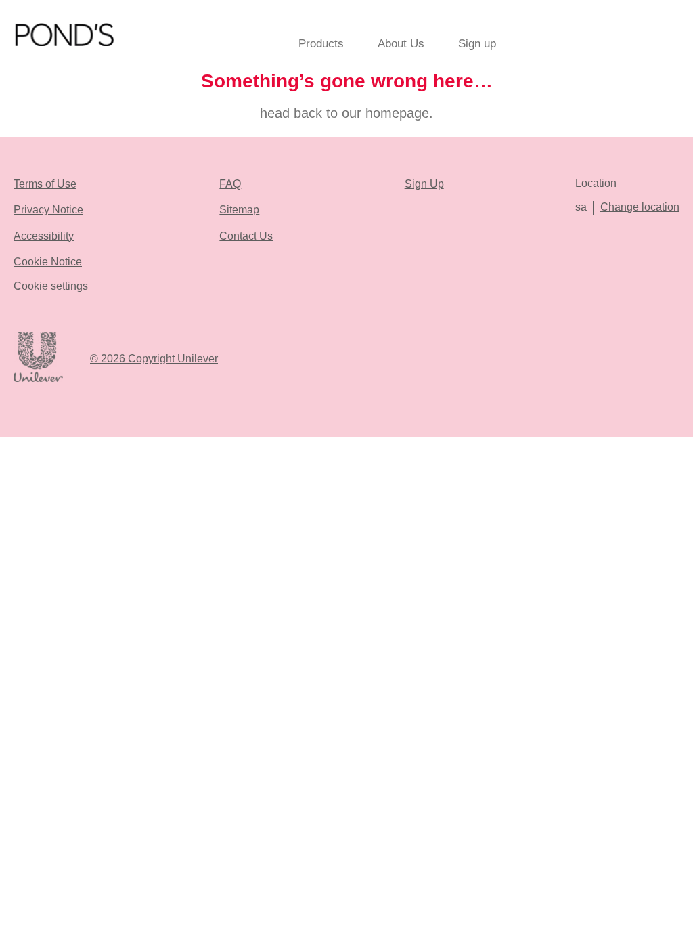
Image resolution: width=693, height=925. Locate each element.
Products (321, 43)
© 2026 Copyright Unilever (154, 358)
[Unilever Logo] (38, 379)
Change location (639, 207)
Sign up (477, 43)
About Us (401, 43)
